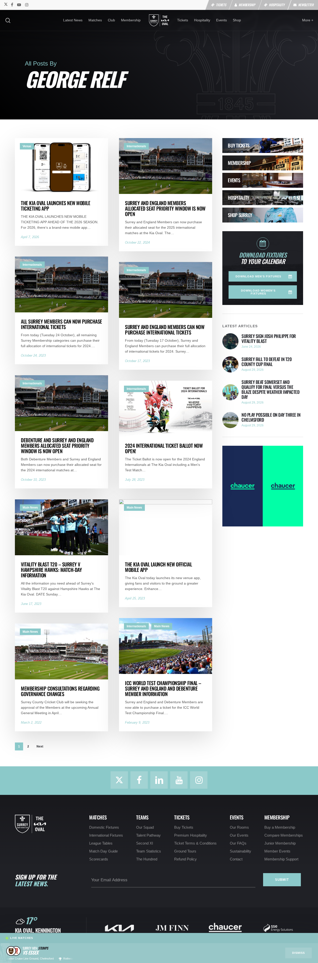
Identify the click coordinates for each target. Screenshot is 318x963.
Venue (27, 146)
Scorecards (98, 859)
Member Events (277, 851)
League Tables (101, 843)
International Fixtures (106, 835)
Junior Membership (280, 843)
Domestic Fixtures (104, 827)
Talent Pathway (148, 835)
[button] (263, 276)
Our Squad (145, 827)
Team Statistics (148, 851)
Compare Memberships (283, 835)
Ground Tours (185, 851)
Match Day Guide (103, 851)
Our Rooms (239, 827)
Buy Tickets (183, 827)
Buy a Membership (279, 827)
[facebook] (12, 4)
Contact (236, 859)
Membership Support (281, 859)
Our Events (239, 835)
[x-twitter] (5, 4)
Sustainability (240, 851)
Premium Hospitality (190, 835)
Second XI (144, 843)
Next (40, 746)
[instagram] (26, 4)
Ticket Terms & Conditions (195, 843)
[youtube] (19, 4)
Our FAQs (238, 843)
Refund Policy (185, 859)
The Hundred (146, 859)
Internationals (136, 146)
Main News (30, 507)
